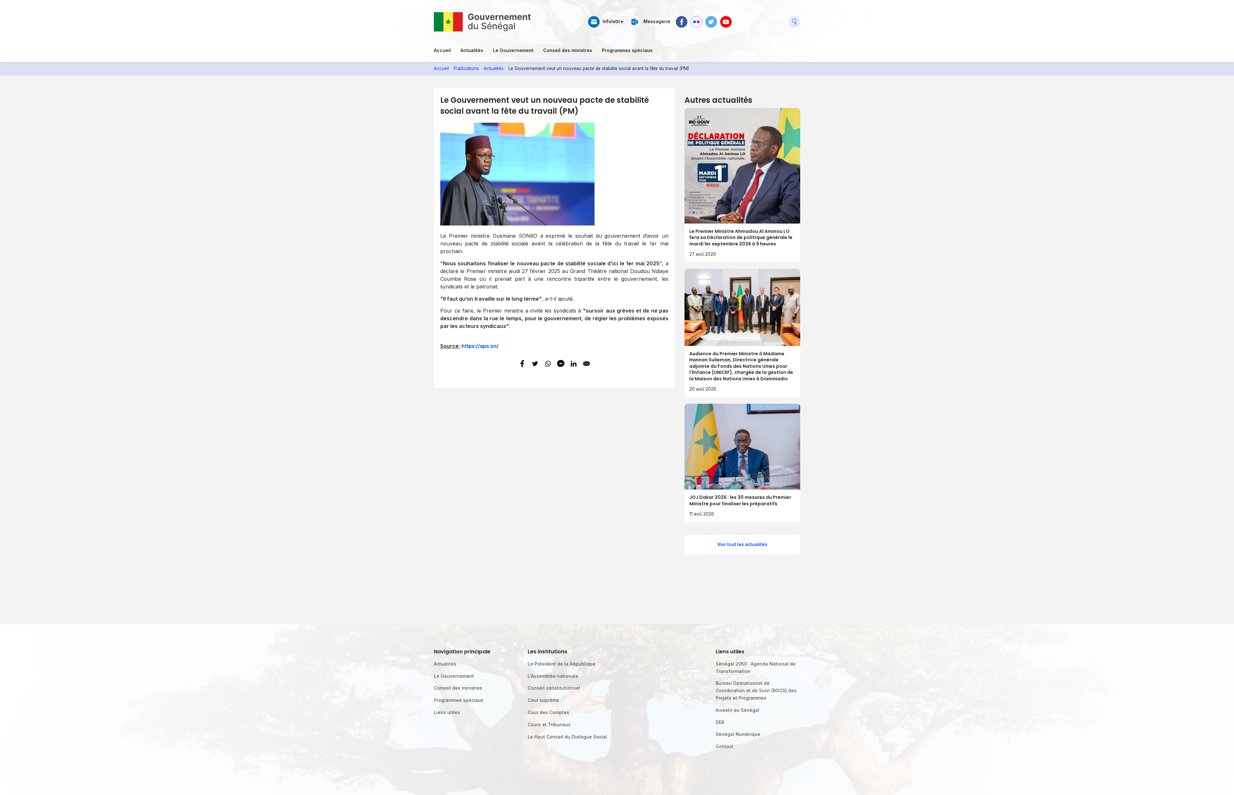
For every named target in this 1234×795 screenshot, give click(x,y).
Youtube (726, 19)
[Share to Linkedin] (573, 363)
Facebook (681, 19)
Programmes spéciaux (627, 50)
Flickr (696, 19)
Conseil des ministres (567, 50)
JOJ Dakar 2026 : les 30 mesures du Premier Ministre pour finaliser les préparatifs (740, 500)
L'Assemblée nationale (553, 676)
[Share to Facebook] (522, 363)
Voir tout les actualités (742, 544)
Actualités (472, 50)
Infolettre (613, 21)
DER (720, 722)
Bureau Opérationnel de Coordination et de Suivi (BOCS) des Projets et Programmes (756, 690)
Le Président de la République (561, 664)
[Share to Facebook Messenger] (561, 363)
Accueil (442, 50)
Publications (466, 68)
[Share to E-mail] (586, 363)
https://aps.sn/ (479, 346)
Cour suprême (543, 700)
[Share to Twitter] (535, 363)
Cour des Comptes (548, 712)
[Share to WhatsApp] (548, 363)
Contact (724, 746)
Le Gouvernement (513, 50)
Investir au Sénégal (737, 710)
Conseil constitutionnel (554, 688)
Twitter (711, 19)
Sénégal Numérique (738, 734)
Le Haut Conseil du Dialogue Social (567, 736)
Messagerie (656, 21)
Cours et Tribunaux (549, 724)
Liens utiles (447, 712)
